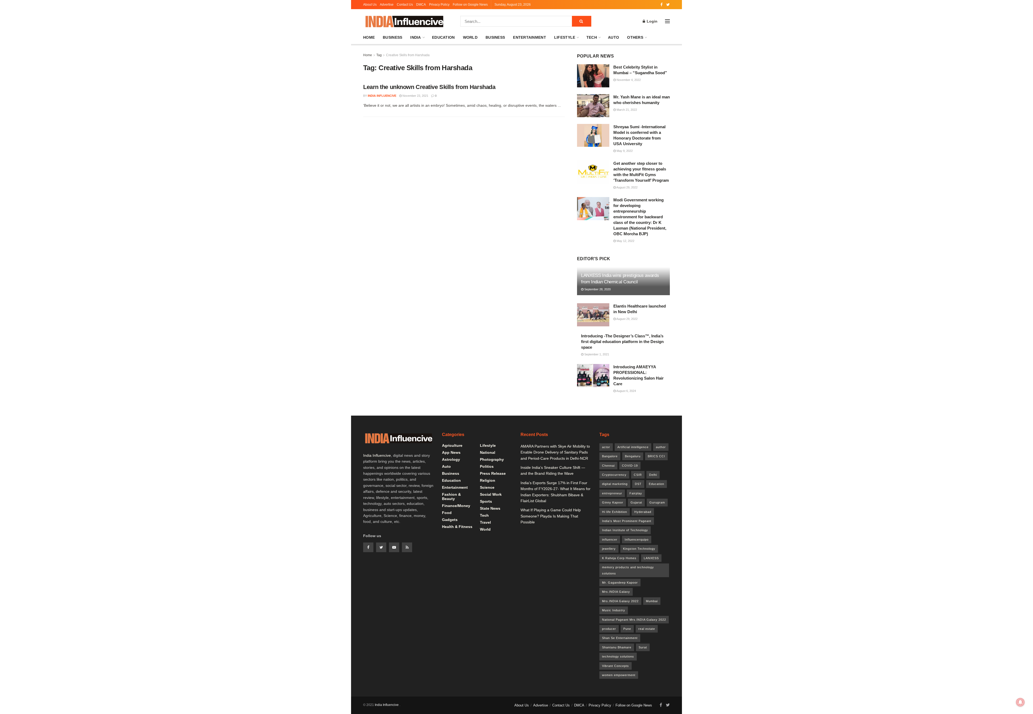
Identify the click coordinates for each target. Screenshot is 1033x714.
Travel (485, 522)
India (415, 37)
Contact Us (405, 4)
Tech (591, 37)
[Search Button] (581, 21)
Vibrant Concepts (615, 665)
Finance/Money (456, 506)
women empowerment (618, 675)
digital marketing (615, 483)
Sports (486, 501)
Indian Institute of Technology (625, 530)
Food (447, 512)
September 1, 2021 (596, 354)
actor (606, 447)
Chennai (608, 465)
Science (487, 487)
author (661, 447)
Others (635, 37)
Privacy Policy (439, 4)
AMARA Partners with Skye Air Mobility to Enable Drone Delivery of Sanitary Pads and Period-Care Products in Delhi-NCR (555, 452)
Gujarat (636, 502)
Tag (379, 55)
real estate (646, 628)
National (487, 452)
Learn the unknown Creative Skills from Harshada (429, 87)
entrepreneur (612, 493)
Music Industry (613, 610)
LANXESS (651, 558)
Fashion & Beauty (451, 496)
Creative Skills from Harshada (408, 55)
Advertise (387, 4)
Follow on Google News (470, 4)
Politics (487, 466)
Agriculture (452, 445)
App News (451, 452)
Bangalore (610, 456)
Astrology (451, 459)
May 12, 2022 (625, 240)
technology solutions (618, 656)
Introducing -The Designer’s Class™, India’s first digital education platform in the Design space (622, 341)
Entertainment (529, 37)
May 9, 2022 (624, 150)
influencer (609, 539)
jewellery (609, 548)
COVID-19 (630, 465)
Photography (492, 459)
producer (609, 628)
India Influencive (382, 95)
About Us (370, 4)
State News (490, 508)
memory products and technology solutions (628, 570)
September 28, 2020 (597, 289)
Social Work (491, 494)
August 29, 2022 (627, 187)
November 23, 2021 (415, 95)
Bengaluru (633, 456)
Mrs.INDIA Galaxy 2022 (620, 601)
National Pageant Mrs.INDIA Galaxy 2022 (634, 619)
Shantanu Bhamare (616, 647)
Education (443, 37)
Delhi (653, 474)
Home (369, 37)
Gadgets (450, 519)
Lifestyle (564, 37)
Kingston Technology (639, 548)
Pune (627, 628)
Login (651, 21)
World (470, 37)
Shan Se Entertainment (620, 638)
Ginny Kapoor (612, 502)
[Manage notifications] (1020, 702)
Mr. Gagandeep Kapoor (620, 582)
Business (392, 37)
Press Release (493, 473)
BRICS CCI (656, 456)
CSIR (638, 474)
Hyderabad (642, 511)
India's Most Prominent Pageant (626, 521)
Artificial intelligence (633, 447)
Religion (487, 480)
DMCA (421, 4)
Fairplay (635, 493)
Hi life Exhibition (614, 511)
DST (638, 483)
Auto (613, 37)
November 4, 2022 (628, 79)
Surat (643, 647)
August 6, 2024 (626, 390)
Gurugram (657, 502)
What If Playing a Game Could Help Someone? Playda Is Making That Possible (551, 516)
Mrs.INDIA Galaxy (616, 591)
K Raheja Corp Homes (619, 558)
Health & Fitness (457, 526)
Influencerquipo (637, 539)
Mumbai (652, 601)
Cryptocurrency (614, 474)
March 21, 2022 (626, 109)
